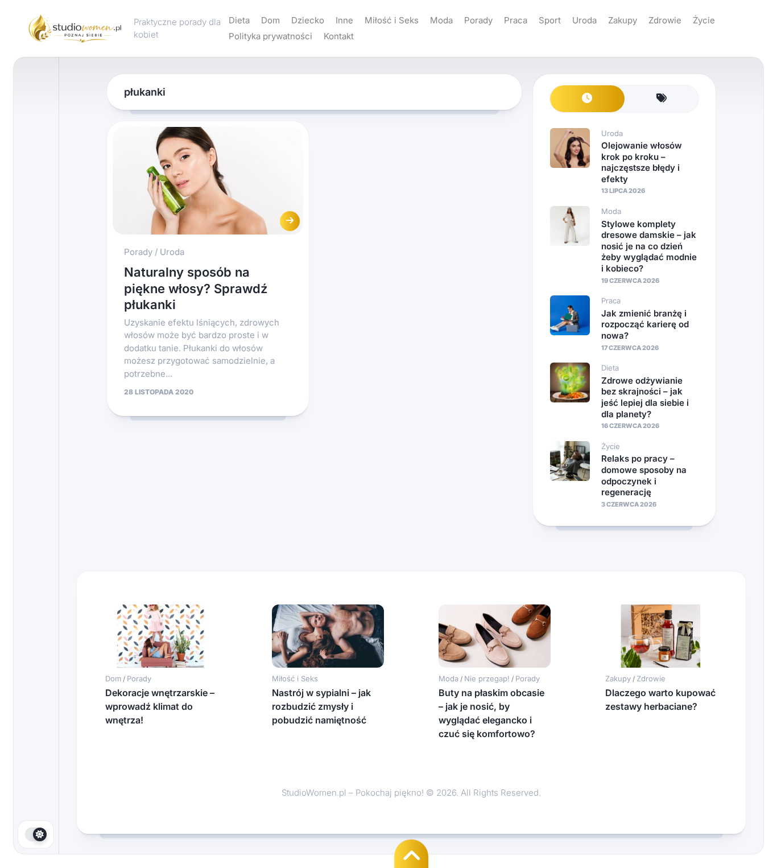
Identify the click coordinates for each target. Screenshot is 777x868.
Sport (550, 20)
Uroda (584, 20)
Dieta (239, 20)
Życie (704, 20)
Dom (270, 20)
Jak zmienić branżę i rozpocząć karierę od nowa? (645, 324)
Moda (441, 20)
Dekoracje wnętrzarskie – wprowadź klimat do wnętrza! (159, 706)
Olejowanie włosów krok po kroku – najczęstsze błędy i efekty (641, 162)
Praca (515, 20)
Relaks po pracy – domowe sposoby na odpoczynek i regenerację (644, 475)
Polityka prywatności (270, 36)
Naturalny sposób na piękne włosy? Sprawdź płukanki (195, 288)
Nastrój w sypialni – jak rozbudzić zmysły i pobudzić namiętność (321, 706)
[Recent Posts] (587, 98)
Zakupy (622, 20)
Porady (478, 20)
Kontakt (339, 36)
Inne (344, 20)
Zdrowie (664, 20)
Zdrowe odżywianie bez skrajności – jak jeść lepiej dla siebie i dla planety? (645, 397)
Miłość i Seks (392, 20)
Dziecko (307, 20)
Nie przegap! (487, 678)
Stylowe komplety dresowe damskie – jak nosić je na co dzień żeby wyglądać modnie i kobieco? (649, 246)
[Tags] (662, 98)
